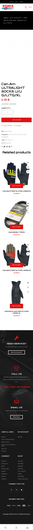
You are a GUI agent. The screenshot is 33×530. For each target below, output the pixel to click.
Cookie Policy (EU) (23, 479)
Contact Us (4, 464)
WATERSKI (21, 476)
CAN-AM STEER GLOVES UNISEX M (16, 191)
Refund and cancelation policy (8, 445)
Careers (3, 476)
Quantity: (5, 108)
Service (3, 437)
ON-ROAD (20, 466)
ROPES (19, 474)
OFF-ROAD (20, 464)
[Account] (16, 528)
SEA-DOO (20, 461)
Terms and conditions (7, 439)
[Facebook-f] (11, 490)
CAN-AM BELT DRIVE (16, 232)
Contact (3, 451)
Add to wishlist (7, 126)
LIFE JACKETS (22, 471)
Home (6, 18)
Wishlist (20, 437)
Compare (18, 126)
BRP (6, 140)
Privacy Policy (5, 469)
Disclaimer (4, 474)
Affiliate (3, 479)
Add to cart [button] (16, 185)
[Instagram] (16, 490)
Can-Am (10, 140)
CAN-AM (8, 143)
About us (4, 449)
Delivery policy (5, 442)
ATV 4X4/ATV (16, 18)
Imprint (3, 471)
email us (16, 407)
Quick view (28, 162)
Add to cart (17, 119)
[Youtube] (22, 490)
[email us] (16, 401)
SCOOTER (20, 469)
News (3, 466)
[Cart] (27, 528)
